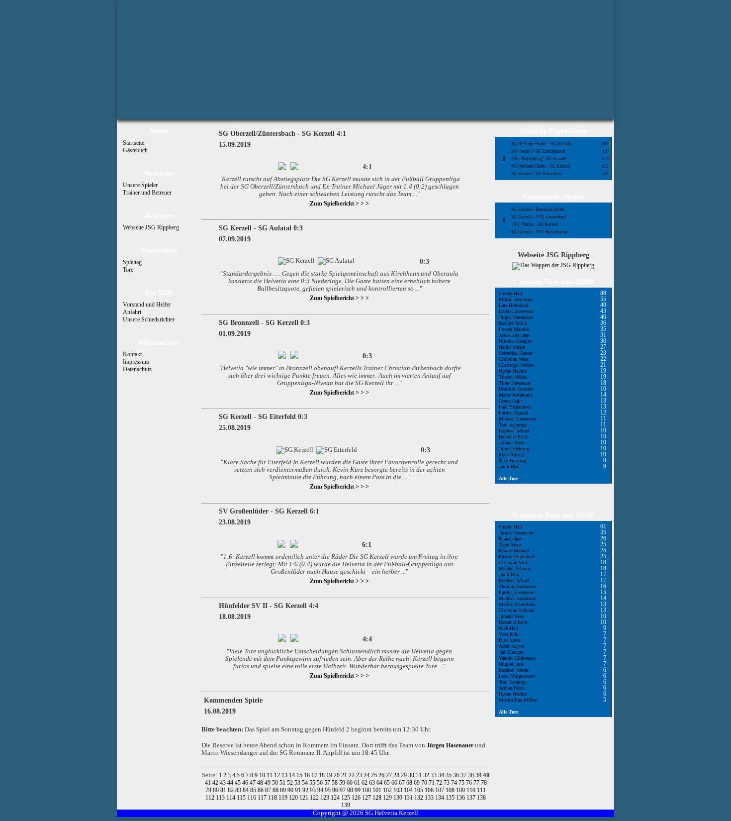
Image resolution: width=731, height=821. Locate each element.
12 (277, 775)
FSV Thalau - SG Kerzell (534, 224)
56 (320, 783)
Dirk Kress (509, 640)
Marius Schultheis (517, 604)
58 (335, 783)
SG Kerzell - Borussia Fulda (537, 209)
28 (397, 775)
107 (440, 790)
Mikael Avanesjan (516, 299)
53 (298, 783)
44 (231, 783)
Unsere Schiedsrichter (149, 319)
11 (270, 775)
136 (461, 798)
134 (440, 798)
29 (404, 775)
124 (336, 798)
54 (305, 783)
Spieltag (132, 262)
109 (461, 790)
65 (387, 783)
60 (350, 783)
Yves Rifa (508, 634)
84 (246, 790)
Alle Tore (508, 478)
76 (469, 783)
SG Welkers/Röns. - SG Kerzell (540, 166)
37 (464, 775)
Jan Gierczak (511, 652)
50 (275, 783)
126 (357, 798)
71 (432, 783)
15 (300, 775)
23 (360, 775)
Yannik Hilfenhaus (517, 658)
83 (239, 790)
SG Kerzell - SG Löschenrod (538, 151)
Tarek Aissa (510, 544)
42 (216, 783)
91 (298, 790)
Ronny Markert (514, 550)
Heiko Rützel (512, 347)
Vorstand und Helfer (147, 305)
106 (430, 790)
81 (224, 790)
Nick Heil (508, 628)
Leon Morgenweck (517, 676)
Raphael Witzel (514, 430)
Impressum (136, 362)
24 (367, 775)
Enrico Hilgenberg (517, 556)
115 (242, 798)
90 (291, 790)
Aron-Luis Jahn (514, 335)
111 (481, 790)
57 (328, 783)
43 (223, 783)
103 (398, 790)
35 (449, 775)
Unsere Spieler (140, 185)
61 (358, 783)
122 (315, 798)
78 (484, 783)
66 (395, 783)
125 (346, 798)
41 (208, 783)
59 (343, 783)
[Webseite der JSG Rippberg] (553, 265)
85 (254, 790)
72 (440, 783)
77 (477, 783)
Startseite (133, 143)
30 (412, 775)
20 (337, 775)
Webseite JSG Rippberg (151, 227)
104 (409, 790)
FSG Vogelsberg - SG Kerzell (539, 158)
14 (292, 775)
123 (325, 798)
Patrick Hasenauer (516, 592)
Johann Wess (511, 442)
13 (285, 775)
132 (419, 798)
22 (352, 775)
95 (328, 790)
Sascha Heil (510, 293)
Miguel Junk (511, 664)
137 (471, 798)
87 (269, 790)
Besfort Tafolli (513, 323)
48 (261, 783)
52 (290, 783)
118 (273, 798)
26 (382, 775)
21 (345, 775)
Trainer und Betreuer (147, 193)
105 (419, 790)
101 (377, 790)
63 (372, 783)
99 (358, 790)
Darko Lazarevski (516, 311)
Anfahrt (132, 312)
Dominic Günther (516, 389)
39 (479, 775)
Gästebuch (135, 150)
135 (451, 798)
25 (374, 775)
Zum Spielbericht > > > (339, 203)
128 (377, 798)
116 (252, 798)
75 (462, 783)
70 (425, 783)
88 (276, 790)
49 (268, 783)
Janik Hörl (509, 466)
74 (454, 783)
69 (417, 783)
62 (365, 783)
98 (351, 790)
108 (451, 790)
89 (283, 790)
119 (283, 798)
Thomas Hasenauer (517, 586)
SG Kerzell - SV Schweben (536, 173)
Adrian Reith (512, 688)
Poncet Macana (514, 329)
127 (367, 798)
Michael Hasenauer (517, 418)
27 (389, 775)
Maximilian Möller (518, 700)
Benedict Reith (514, 436)
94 (321, 790)
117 (263, 798)
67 (402, 783)
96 (336, 790)
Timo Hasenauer (515, 383)
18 (322, 775)
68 (410, 783)
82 (231, 790)
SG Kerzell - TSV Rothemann (539, 231)
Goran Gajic (511, 401)
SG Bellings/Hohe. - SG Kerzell (541, 143)
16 (307, 775)
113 (221, 798)
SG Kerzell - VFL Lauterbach (539, 216)
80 (216, 790)
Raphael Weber (513, 670)
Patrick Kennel (513, 412)
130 (398, 798)
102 (388, 790)
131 (409, 798)
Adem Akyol (511, 646)
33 (434, 775)
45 (238, 783)
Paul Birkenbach (515, 407)
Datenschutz (137, 369)
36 (456, 775)
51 (283, 783)
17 (315, 775)
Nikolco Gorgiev (515, 341)
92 (306, 790)
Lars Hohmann (513, 305)
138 (481, 798)
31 (419, 775)
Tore (128, 270)
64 (380, 783)
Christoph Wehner (517, 365)
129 (388, 798)
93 (313, 790)
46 (246, 783)
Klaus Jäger (510, 538)
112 (210, 798)
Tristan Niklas (513, 377)
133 (430, 798)
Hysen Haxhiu (513, 371)
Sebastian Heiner (515, 353)
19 (330, 775)
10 (263, 775)
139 (345, 805)
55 (313, 783)
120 (294, 798)
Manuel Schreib (514, 568)
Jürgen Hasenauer (450, 745)
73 (447, 783)
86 (261, 790)
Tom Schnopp (513, 424)
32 (427, 775)
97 (343, 790)
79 (209, 790)
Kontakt (132, 354)
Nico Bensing (512, 460)
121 (304, 798)
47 (253, 783)
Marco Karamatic (516, 395)
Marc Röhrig (511, 454)
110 (471, 790)
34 (442, 775)
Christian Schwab (516, 610)
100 (367, 790)
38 (471, 775)
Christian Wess (514, 359)
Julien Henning (514, 448)
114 (231, 798)
